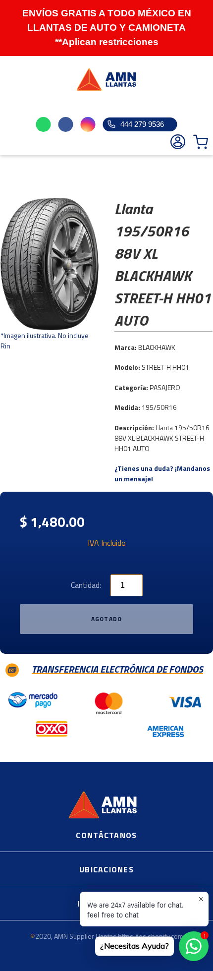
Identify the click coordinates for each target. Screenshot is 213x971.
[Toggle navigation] (12, 105)
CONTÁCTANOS (106, 835)
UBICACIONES (106, 869)
